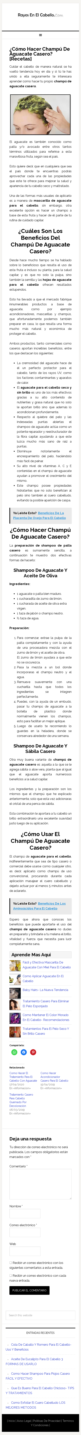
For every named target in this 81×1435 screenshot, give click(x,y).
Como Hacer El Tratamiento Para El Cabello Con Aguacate (23, 1077)
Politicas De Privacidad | (47, 1420)
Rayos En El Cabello (40, 15)
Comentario (18, 1166)
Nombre (16, 1206)
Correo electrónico (23, 1225)
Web (12, 1244)
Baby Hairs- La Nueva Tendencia (45, 990)
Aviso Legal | (25, 1420)
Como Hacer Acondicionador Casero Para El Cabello (54, 1077)
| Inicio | (11, 1420)
